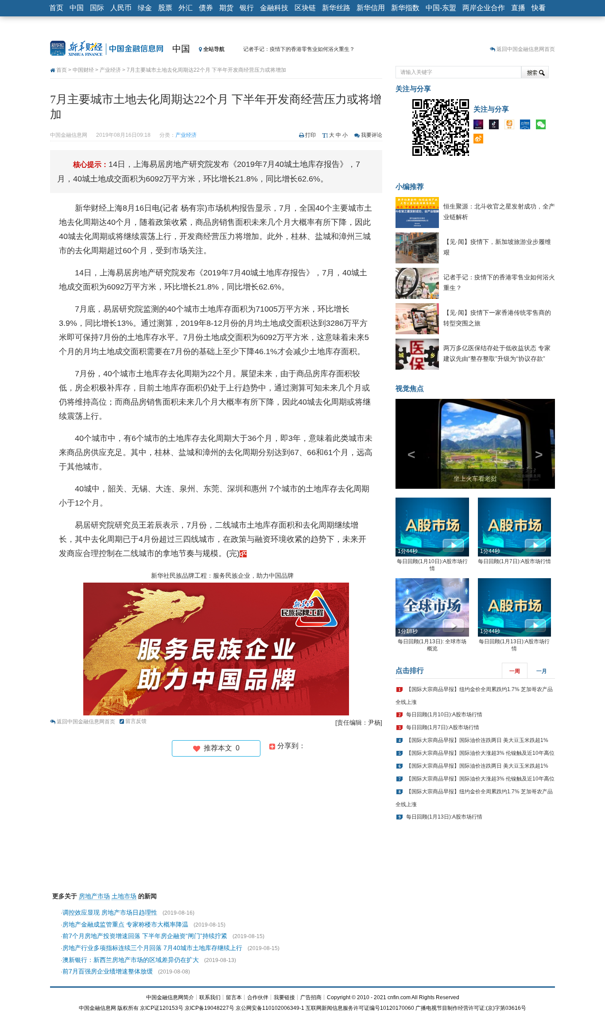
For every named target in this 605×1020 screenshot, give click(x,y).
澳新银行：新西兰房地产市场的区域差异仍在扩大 (130, 959)
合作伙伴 (257, 997)
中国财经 (83, 70)
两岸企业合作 (483, 8)
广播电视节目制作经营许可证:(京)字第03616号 (470, 1008)
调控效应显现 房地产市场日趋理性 (109, 912)
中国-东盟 (441, 8)
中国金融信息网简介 (170, 997)
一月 (541, 671)
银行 (247, 8)
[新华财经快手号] (511, 126)
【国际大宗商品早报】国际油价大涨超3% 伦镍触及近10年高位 (480, 753)
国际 (97, 8)
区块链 (305, 8)
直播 (518, 8)
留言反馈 (136, 721)
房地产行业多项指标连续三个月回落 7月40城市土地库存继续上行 (152, 947)
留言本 (234, 997)
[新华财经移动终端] (527, 126)
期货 (226, 8)
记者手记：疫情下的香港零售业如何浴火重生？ (299, 49)
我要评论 (371, 135)
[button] (407, 444)
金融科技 (274, 8)
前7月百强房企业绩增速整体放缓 (107, 971)
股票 (165, 8)
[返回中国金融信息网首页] (243, 553)
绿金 (145, 8)
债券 (206, 8)
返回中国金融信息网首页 (525, 49)
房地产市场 (94, 896)
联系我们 (210, 997)
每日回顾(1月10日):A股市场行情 (444, 714)
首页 (56, 8)
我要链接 (284, 997)
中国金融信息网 (97, 1008)
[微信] (543, 126)
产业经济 (110, 70)
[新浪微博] (480, 140)
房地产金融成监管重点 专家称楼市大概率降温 (125, 924)
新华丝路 (336, 8)
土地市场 (124, 896)
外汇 (185, 8)
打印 (310, 135)
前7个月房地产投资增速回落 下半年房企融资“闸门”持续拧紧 (144, 935)
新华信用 (371, 8)
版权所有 (128, 1008)
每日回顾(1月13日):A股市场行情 (444, 817)
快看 (538, 8)
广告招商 (311, 997)
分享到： (290, 746)
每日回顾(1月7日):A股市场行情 (514, 561)
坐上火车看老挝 (475, 478)
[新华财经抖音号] (496, 126)
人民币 (121, 8)
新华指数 (405, 8)
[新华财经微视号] (480, 126)
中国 (77, 8)
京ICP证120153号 (161, 1008)
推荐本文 (220, 748)
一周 (514, 671)
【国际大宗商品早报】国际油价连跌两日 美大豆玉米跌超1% (477, 740)
